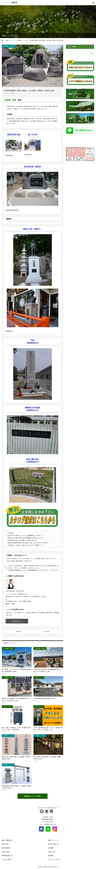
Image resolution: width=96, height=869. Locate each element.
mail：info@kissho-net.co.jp (48, 824)
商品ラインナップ (53, 840)
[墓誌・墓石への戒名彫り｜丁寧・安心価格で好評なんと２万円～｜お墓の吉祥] (17, 715)
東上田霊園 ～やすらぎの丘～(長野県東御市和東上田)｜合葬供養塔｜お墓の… (17, 670)
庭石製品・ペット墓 (15, 93)
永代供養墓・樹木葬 (8, 648)
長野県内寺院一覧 (7, 855)
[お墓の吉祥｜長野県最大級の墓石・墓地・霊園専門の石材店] (9, 3)
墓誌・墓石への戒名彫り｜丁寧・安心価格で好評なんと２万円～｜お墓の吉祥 (16, 728)
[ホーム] (2, 40)
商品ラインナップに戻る (33, 796)
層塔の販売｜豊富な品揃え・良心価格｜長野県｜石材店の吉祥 (16, 758)
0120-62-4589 (20, 591)
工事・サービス (38, 677)
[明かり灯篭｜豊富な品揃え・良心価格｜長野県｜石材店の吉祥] (48, 744)
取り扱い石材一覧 (53, 844)
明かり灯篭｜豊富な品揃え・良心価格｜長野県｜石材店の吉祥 (47, 757)
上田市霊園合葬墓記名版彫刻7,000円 (44, 698)
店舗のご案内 (6, 851)
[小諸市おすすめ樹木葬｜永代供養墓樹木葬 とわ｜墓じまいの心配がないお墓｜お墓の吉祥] (48, 657)
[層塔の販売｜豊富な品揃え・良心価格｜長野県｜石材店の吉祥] (17, 744)
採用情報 (50, 855)
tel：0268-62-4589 (48, 821)
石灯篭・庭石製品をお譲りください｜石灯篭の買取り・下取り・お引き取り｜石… (47, 728)
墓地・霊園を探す (7, 840)
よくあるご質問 (6, 859)
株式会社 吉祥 (48, 817)
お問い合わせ (52, 851)
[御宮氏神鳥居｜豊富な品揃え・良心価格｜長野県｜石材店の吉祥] (17, 773)
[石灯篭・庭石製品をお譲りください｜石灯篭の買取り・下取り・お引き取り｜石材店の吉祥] (48, 715)
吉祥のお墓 (5, 844)
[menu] (93, 2)
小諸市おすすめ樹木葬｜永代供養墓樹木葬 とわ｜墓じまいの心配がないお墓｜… (48, 670)
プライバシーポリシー (54, 859)
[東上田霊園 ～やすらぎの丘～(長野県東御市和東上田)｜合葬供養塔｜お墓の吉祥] (17, 657)
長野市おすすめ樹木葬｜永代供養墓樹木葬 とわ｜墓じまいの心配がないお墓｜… (16, 699)
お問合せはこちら (17, 621)
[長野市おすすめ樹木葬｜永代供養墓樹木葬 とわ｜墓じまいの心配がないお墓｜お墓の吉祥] (17, 686)
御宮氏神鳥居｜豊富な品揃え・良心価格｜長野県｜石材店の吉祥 (16, 787)
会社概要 (50, 848)
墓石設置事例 (6, 848)
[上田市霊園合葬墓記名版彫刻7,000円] (48, 686)
